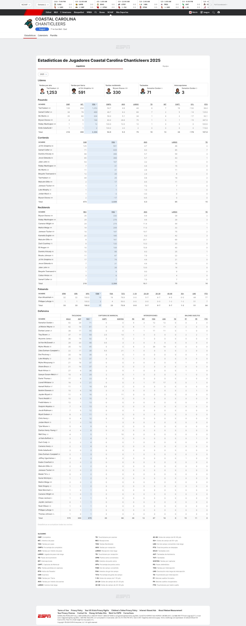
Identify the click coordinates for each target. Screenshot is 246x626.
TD (151, 104)
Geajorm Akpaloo (45, 406)
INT (165, 104)
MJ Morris (42, 116)
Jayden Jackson (45, 502)
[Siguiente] (211, 4)
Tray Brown (43, 334)
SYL (192, 104)
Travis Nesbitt (43, 398)
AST (79, 319)
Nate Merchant (44, 490)
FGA (111, 294)
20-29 (146, 294)
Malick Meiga (43, 227)
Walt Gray (42, 434)
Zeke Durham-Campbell (48, 350)
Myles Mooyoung (45, 362)
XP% (87, 294)
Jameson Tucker (45, 186)
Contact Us (82, 613)
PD (133, 319)
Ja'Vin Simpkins (44, 146)
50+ (182, 294)
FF (186, 319)
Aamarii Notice (44, 386)
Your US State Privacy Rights (97, 610)
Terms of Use (63, 610)
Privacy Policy (77, 610)
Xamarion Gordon (45, 323)
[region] (132, 118)
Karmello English (45, 235)
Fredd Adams (43, 402)
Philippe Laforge (44, 301)
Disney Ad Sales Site (97, 613)
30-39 (158, 294)
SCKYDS (120, 319)
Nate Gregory (43, 486)
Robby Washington (45, 124)
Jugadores (80, 66)
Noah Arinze (43, 370)
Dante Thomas (44, 378)
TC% (123, 294)
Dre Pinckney (43, 354)
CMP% (108, 104)
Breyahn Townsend (46, 174)
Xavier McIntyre (44, 478)
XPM (64, 294)
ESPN (33, 12)
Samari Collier (44, 112)
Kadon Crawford (44, 462)
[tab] (80, 66)
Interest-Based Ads (148, 610)
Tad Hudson (43, 108)
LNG (194, 294)
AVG (123, 104)
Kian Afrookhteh (44, 297)
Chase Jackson (44, 498)
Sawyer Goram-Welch (47, 374)
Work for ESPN (115, 613)
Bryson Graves (44, 120)
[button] (213, 12)
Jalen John (42, 162)
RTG (206, 104)
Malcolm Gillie (44, 182)
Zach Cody (42, 442)
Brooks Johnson (44, 255)
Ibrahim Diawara (44, 390)
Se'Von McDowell (45, 342)
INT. (82, 104)
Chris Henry (43, 418)
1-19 (135, 294)
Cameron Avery (44, 446)
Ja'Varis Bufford (44, 438)
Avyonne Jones (44, 338)
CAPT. (177, 104)
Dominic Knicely (44, 154)
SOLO (68, 319)
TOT (88, 319)
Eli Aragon (42, 247)
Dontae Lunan (44, 331)
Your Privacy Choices (66, 613)
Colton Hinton (43, 275)
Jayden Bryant (44, 394)
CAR (85, 142)
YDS (93, 104)
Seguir (42, 29)
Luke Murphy (43, 190)
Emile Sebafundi (44, 128)
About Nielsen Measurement (170, 610)
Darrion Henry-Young (46, 430)
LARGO (136, 104)
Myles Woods (43, 346)
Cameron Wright (44, 223)
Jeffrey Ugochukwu (46, 458)
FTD (206, 319)
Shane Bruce (43, 366)
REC (85, 212)
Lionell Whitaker (44, 382)
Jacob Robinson (44, 410)
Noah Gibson (43, 506)
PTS (206, 294)
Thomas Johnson (45, 514)
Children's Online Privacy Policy (124, 610)
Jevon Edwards (44, 158)
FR (196, 319)
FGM (97, 294)
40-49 (169, 294)
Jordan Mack (43, 194)
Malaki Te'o (43, 474)
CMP (68, 104)
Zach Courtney (44, 243)
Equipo (166, 66)
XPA (75, 294)
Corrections (128, 613)
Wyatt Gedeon (44, 414)
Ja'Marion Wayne (45, 327)
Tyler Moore (43, 426)
